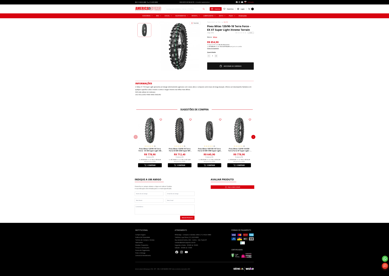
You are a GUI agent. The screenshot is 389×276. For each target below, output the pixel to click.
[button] (253, 137)
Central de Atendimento (143, 255)
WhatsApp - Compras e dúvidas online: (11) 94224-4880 (193, 235)
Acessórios (146, 15)
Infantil (195, 15)
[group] (144, 30)
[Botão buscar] (203, 9)
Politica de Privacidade (142, 237)
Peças (231, 15)
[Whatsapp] (385, 259)
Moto (221, 15)
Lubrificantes (208, 15)
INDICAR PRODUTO (187, 218)
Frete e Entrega (140, 253)
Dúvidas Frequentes (141, 245)
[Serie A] (239, 269)
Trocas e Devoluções (142, 248)
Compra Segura (140, 235)
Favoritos (230, 9)
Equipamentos (180, 15)
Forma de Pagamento (142, 250)
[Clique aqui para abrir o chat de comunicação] (385, 266)
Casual (167, 15)
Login (243, 9)
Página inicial (211, 22)
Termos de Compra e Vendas (144, 240)
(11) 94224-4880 (141, 2)
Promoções (243, 16)
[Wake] (249, 269)
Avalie (251, 32)
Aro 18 (226, 22)
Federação (251, 2)
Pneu (219, 22)
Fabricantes (139, 242)
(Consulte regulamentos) (204, 2)
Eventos (217, 9)
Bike (157, 15)
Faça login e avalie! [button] (234, 187)
